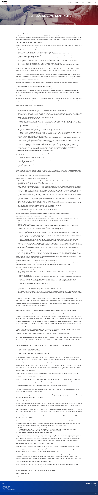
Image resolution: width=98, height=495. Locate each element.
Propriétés (70, 2)
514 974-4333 (6, 488)
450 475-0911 (6, 487)
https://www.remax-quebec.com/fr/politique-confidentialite (42, 427)
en (95, 2)
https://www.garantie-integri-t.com (73, 190)
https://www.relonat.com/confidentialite (53, 430)
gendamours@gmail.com (10, 489)
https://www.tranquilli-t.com (54, 190)
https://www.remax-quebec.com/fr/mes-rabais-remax (40, 191)
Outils (83, 2)
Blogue (77, 2)
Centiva (95, 493)
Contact (89, 2)
